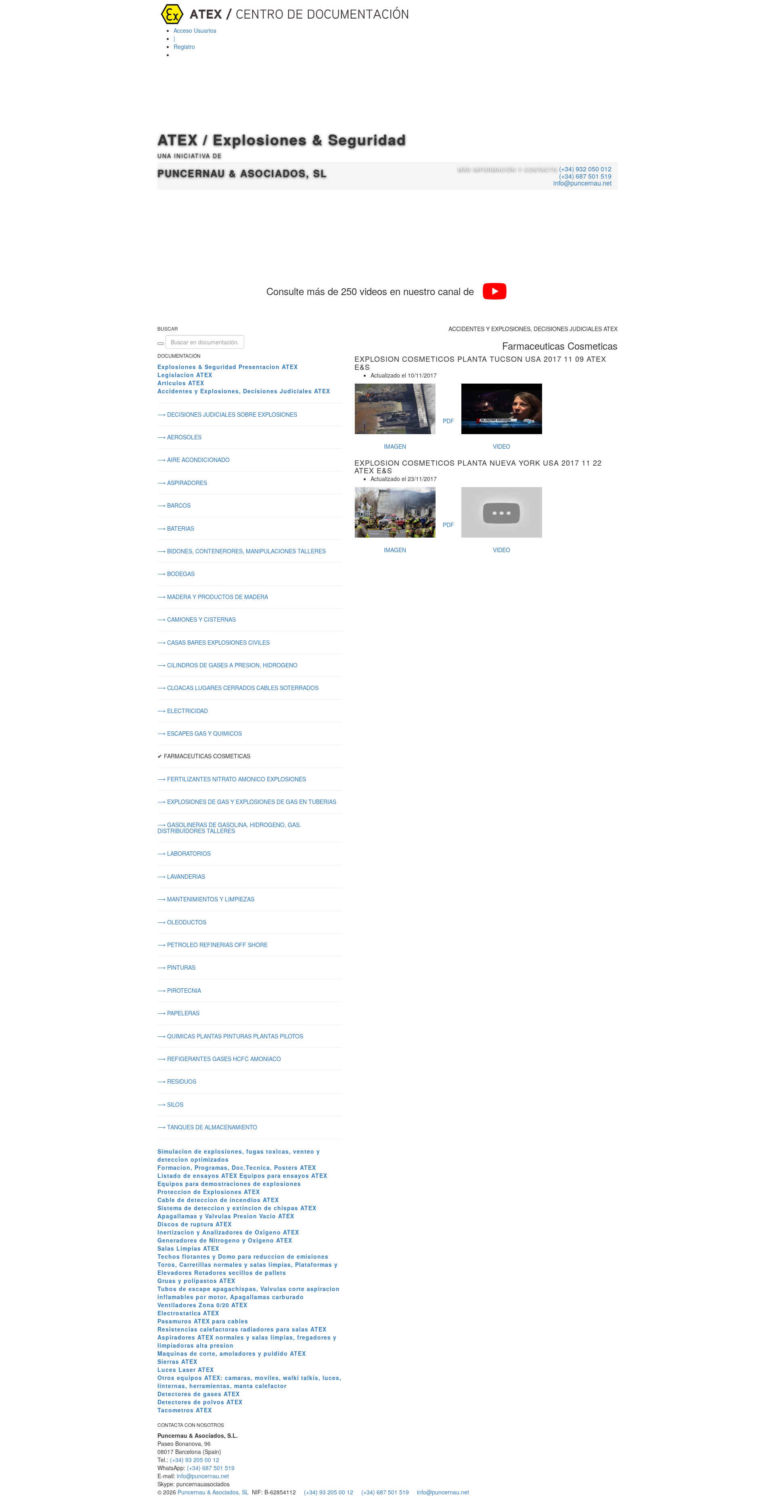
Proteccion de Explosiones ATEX (208, 1192)
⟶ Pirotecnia (179, 990)
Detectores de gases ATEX (198, 1394)
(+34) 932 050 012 (585, 168)
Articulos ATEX (180, 383)
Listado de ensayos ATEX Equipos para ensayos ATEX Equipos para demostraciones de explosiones (242, 1179)
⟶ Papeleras (178, 1013)
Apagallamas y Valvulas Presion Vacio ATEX (225, 1216)
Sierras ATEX (177, 1361)
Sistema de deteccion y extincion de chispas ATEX (236, 1208)
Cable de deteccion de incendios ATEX (218, 1200)
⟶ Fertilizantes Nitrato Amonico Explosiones (231, 779)
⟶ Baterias (175, 528)
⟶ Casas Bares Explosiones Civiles (213, 642)
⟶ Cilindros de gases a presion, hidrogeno (227, 665)
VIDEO (501, 446)
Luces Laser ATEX (185, 1369)
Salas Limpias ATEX (188, 1248)
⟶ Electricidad (182, 711)
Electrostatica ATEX (188, 1313)
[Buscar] (160, 343)
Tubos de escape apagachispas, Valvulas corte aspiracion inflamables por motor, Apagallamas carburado (248, 1293)
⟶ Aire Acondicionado (193, 460)
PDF (448, 421)
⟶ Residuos (176, 1081)
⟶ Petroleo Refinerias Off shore (212, 945)
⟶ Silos (170, 1104)
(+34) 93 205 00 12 (194, 1460)
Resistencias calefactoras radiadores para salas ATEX (242, 1329)
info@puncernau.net (582, 183)
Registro (184, 46)
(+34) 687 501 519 (585, 176)
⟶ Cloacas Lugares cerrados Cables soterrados (237, 688)
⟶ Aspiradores (182, 483)
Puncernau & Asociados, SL (213, 1492)
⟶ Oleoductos (181, 922)
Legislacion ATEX (184, 375)
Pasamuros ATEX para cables (202, 1321)
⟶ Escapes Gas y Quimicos (199, 733)
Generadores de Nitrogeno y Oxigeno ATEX (224, 1240)
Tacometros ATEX (184, 1410)
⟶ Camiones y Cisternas (196, 619)
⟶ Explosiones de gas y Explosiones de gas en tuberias (246, 802)
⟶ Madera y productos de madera (212, 597)
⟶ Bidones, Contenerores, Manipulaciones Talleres (241, 551)
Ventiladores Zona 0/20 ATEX (202, 1305)
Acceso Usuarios (195, 30)
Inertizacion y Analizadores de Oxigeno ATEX (228, 1232)
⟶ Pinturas (176, 967)
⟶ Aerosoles (179, 437)
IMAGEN (395, 446)
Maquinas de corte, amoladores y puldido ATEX (231, 1353)
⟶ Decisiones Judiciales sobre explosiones (227, 414)
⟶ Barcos (174, 505)
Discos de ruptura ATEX (194, 1224)
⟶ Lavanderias (181, 876)
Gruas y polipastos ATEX (196, 1281)
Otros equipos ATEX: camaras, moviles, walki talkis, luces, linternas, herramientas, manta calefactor (249, 1382)
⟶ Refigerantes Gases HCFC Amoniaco (219, 1059)
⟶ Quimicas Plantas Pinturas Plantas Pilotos (230, 1036)
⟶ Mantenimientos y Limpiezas (205, 899)
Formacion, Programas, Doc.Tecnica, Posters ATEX (236, 1167)
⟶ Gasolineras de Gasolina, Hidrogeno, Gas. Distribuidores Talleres (229, 828)
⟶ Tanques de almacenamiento (207, 1127)
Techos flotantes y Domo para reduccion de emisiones (243, 1256)
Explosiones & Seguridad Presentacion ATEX (227, 367)
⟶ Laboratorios (184, 853)
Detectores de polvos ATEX (200, 1402)
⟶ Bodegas (176, 574)
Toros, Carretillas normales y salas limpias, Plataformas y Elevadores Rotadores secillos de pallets (247, 1268)
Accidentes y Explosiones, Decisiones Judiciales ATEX (243, 391)
